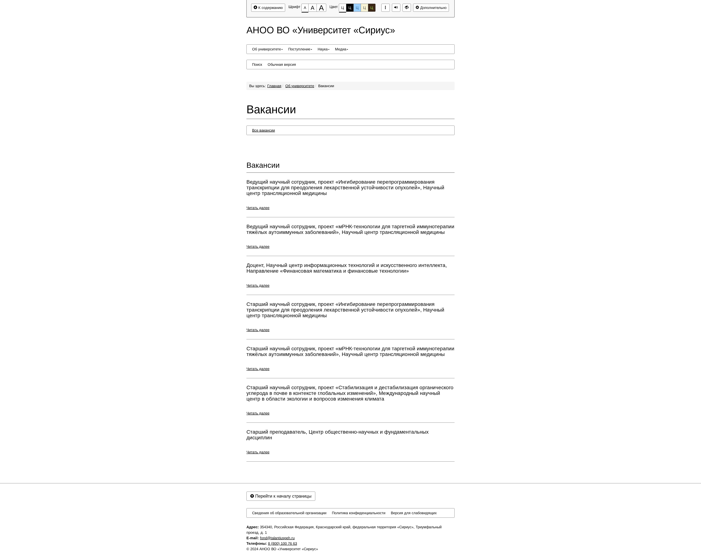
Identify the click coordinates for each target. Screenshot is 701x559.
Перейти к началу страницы (282, 496)
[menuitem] (267, 49)
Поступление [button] (299, 49)
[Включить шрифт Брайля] (385, 8)
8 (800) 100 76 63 (282, 543)
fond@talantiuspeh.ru (277, 538)
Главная (274, 86)
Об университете (299, 86)
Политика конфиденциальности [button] (358, 513)
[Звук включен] (396, 8)
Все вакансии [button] (263, 130)
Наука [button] (323, 49)
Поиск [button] (257, 64)
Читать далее (257, 208)
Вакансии (326, 86)
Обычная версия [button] (282, 64)
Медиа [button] (340, 49)
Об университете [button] (266, 49)
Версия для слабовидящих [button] (414, 513)
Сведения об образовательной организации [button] (289, 513)
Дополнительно (433, 8)
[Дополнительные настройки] (407, 8)
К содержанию (270, 8)
